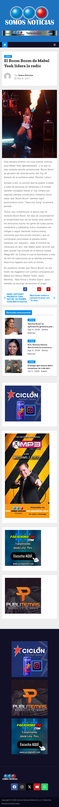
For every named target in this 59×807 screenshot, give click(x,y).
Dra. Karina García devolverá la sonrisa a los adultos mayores (39, 347)
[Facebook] (14, 786)
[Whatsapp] (44, 786)
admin (43, 371)
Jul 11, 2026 (33, 371)
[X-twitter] (29, 786)
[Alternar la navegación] (54, 45)
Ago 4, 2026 (34, 329)
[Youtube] (37, 786)
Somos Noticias (25, 75)
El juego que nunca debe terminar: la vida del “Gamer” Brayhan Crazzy (41, 368)
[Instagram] (22, 786)
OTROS (8, 56)
